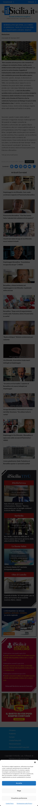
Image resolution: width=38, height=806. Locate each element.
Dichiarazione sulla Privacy (24, 803)
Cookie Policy (10, 803)
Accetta (19, 783)
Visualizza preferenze (19, 798)
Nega (19, 791)
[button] (35, 762)
